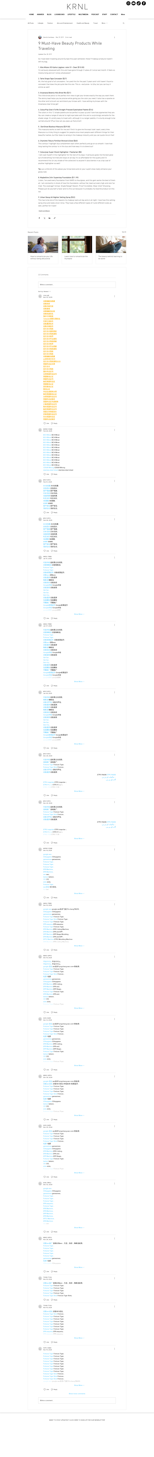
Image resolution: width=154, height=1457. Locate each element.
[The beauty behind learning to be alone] (111, 244)
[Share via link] (55, 218)
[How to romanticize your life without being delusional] (43, 244)
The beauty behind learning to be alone (110, 257)
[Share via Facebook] (39, 218)
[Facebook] (144, 3)
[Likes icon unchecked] (44, 423)
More (103, 23)
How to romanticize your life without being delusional (41, 257)
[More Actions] (114, 296)
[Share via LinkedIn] (49, 218)
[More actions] (114, 37)
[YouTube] (133, 3)
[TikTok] (139, 3)
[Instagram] (128, 3)
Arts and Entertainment (64, 23)
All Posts (31, 23)
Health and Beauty (83, 23)
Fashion (50, 23)
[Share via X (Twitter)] (44, 218)
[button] (124, 23)
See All (124, 232)
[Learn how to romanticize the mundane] (77, 244)
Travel (95, 23)
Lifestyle (40, 23)
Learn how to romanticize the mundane (76, 257)
